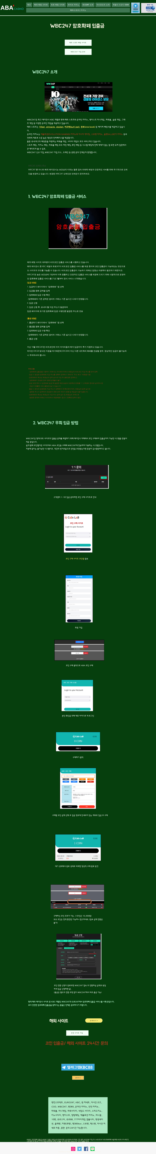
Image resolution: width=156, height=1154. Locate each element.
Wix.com (97, 1152)
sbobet (59, 127)
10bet (42, 127)
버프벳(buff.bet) (72, 127)
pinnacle (50, 127)
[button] (88, 5)
